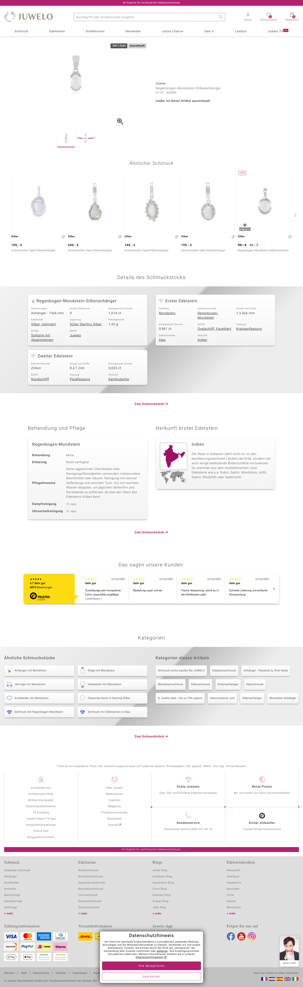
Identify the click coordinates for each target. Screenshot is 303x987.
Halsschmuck (255, 684)
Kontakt (99, 973)
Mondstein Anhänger (283, 698)
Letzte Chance (172, 31)
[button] (248, 17)
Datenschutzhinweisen (149, 957)
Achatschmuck (88, 870)
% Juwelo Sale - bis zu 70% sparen (180, 698)
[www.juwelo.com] (287, 979)
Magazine (114, 806)
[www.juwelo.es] (280, 979)
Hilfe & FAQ (41, 831)
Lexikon (241, 31)
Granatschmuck (89, 907)
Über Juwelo (114, 788)
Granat (231, 901)
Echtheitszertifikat (41, 794)
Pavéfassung (80, 379)
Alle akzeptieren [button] (151, 966)
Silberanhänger (252, 698)
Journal (113, 825)
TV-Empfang (41, 813)
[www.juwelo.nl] (272, 979)
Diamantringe (13, 901)
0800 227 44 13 (201, 829)
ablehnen (162, 951)
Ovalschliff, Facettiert (214, 328)
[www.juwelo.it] (295, 979)
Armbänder (11, 883)
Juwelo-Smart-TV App (41, 819)
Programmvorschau (114, 813)
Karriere (9, 973)
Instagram (252, 936)
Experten (115, 800)
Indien (202, 339)
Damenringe (12, 895)
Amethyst (233, 877)
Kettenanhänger (228, 684)
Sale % (209, 31)
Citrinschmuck (88, 895)
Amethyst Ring (162, 877)
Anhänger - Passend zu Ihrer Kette (266, 671)
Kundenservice (41, 788)
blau (162, 339)
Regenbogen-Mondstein (208, 315)
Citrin (230, 895)
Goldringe (10, 907)
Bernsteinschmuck (90, 889)
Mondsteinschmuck (170, 684)
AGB (23, 973)
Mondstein (167, 313)
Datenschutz (41, 973)
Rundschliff (40, 379)
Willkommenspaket (41, 800)
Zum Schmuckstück (149, 404)
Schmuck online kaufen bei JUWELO (181, 671)
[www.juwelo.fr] (264, 979)
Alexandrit (233, 870)
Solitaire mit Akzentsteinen (42, 338)
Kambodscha (118, 379)
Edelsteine (57, 31)
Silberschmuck (200, 684)
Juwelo (75, 335)
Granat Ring (160, 901)
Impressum (80, 973)
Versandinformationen (41, 825)
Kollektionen (95, 31)
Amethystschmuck (90, 877)
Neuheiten (133, 31)
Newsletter (114, 819)
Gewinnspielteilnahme (41, 806)
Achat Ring (160, 870)
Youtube (241, 936)
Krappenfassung (249, 328)
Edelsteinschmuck (224, 671)
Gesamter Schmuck (17, 870)
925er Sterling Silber (86, 324)
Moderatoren (114, 794)
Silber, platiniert (43, 324)
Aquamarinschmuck (91, 883)
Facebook (231, 936)
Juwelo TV (278, 31)
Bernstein (233, 889)
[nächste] (295, 215)
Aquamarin (234, 883)
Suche (221, 17)
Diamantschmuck (90, 901)
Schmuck (21, 31)
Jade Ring (159, 907)
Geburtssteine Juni (222, 698)
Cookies (61, 973)
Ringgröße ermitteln (41, 837)
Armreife (10, 889)
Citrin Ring (160, 889)
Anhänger (10, 877)
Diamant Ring (162, 895)
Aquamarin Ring (163, 883)
